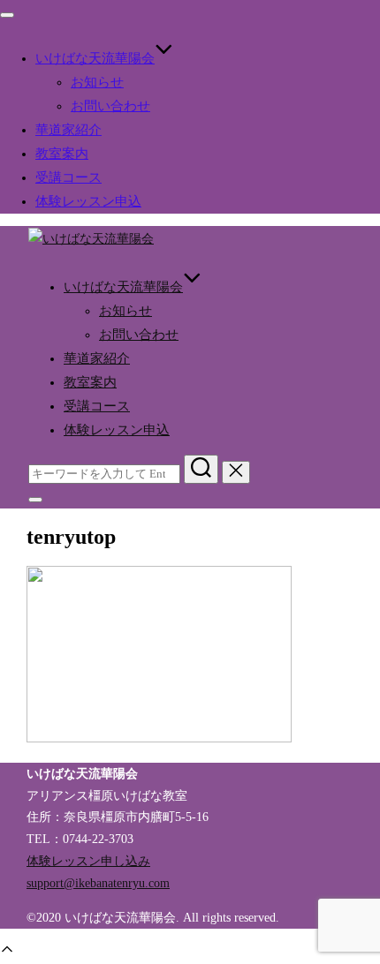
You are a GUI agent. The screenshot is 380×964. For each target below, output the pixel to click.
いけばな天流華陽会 (95, 58)
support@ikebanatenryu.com (98, 883)
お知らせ (97, 82)
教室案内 (61, 154)
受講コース (68, 177)
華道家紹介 (68, 130)
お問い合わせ (110, 106)
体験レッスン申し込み (88, 861)
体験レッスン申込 (88, 201)
